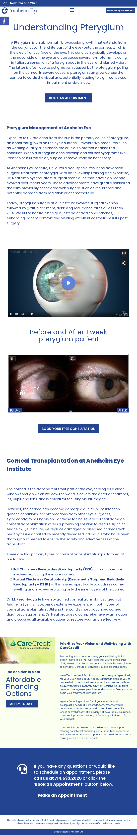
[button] (4, 21)
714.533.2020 (68, 778)
